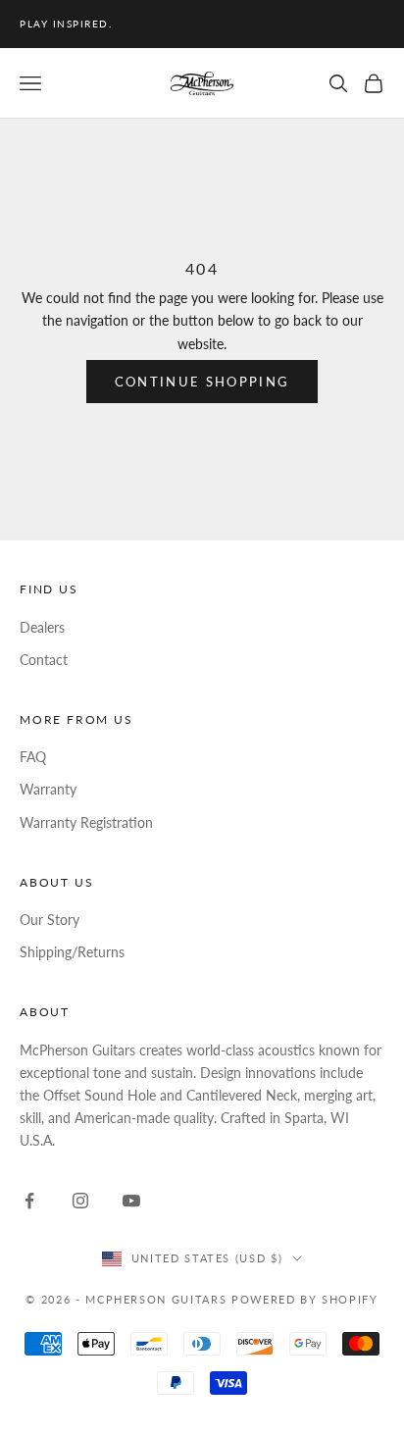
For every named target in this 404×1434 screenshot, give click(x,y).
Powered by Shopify (305, 1299)
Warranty (48, 789)
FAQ (33, 756)
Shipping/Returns (72, 952)
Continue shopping (202, 381)
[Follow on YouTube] (131, 1200)
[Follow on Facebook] (29, 1200)
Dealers (42, 627)
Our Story (49, 919)
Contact (44, 659)
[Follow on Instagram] (80, 1200)
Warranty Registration (86, 822)
